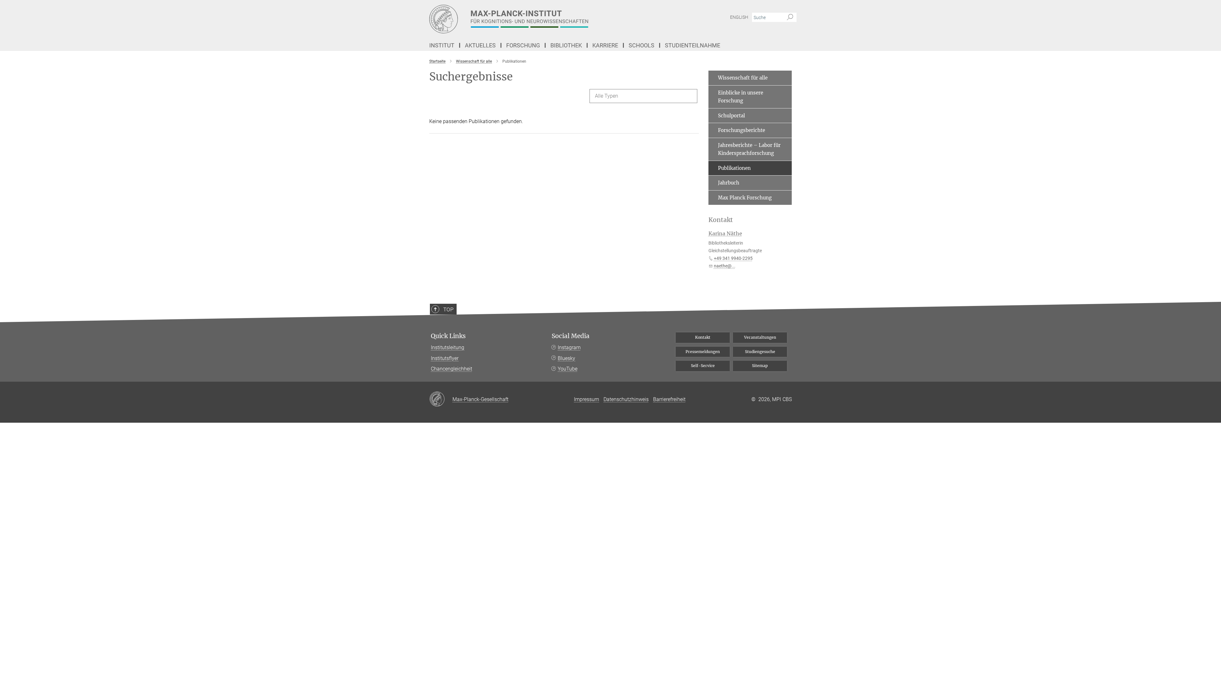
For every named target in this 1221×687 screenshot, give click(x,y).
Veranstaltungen (760, 337)
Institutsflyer (445, 358)
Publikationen (734, 168)
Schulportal (731, 116)
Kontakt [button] (720, 220)
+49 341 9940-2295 (733, 258)
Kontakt (702, 337)
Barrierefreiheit (669, 399)
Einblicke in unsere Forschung (740, 97)
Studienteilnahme (692, 45)
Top (448, 309)
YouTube (567, 369)
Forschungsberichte (741, 130)
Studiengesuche (760, 351)
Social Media (571, 336)
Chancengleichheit (451, 369)
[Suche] (790, 17)
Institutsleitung (447, 347)
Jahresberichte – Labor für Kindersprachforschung (749, 149)
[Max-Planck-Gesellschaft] (440, 399)
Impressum (586, 399)
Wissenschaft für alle (743, 78)
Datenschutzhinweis (626, 399)
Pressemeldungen (703, 351)
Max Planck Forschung (745, 198)
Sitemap (760, 365)
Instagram (569, 347)
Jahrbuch (728, 183)
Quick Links (448, 336)
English (739, 17)
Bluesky (566, 358)
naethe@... (724, 265)
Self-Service (703, 365)
